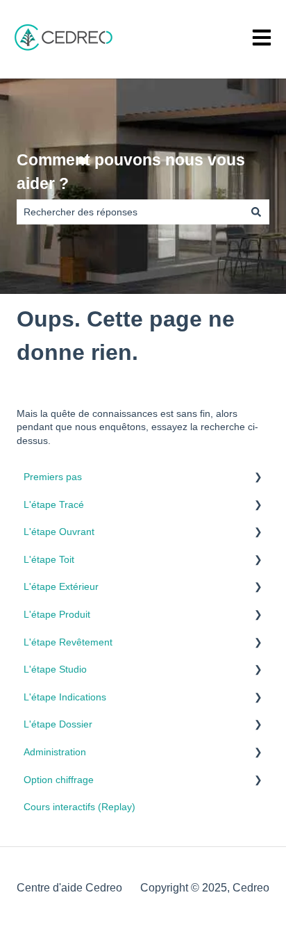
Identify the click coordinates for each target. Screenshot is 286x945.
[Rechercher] (256, 211)
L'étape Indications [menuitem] (65, 696)
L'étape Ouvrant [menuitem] (59, 531)
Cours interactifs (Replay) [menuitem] (79, 806)
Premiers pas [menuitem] (53, 476)
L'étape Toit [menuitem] (49, 559)
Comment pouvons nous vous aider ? (131, 172)
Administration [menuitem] (55, 751)
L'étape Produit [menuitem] (57, 614)
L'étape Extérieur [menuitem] (61, 586)
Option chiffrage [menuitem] (59, 779)
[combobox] (130, 211)
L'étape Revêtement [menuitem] (68, 642)
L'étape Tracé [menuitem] (54, 504)
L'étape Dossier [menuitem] (58, 724)
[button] (258, 479)
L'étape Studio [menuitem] (55, 669)
